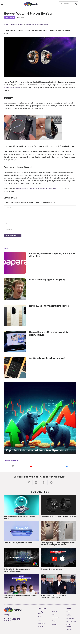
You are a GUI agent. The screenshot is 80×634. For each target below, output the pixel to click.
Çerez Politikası (71, 621)
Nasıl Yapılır (55, 618)
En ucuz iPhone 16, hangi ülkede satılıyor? (19, 543)
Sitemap (69, 629)
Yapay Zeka (41, 623)
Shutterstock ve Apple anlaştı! (51, 569)
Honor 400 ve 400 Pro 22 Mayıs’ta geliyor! (49, 306)
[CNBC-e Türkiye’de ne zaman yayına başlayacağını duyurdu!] (21, 557)
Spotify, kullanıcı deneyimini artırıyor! (47, 358)
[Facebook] (67, 466)
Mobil (39, 617)
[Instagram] (13, 466)
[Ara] (76, 4)
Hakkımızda (70, 618)
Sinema (54, 611)
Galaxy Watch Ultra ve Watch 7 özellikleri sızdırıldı (58, 516)
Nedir (53, 614)
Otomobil (40, 626)
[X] (49, 466)
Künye (68, 612)
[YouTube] (31, 466)
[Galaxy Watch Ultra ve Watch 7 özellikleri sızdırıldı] (58, 505)
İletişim (68, 615)
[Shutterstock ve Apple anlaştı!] (58, 557)
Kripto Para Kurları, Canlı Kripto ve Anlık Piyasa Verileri (37, 450)
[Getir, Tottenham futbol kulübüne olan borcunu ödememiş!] (21, 584)
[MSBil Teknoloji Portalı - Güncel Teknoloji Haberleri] (31, 4)
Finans (54, 621)
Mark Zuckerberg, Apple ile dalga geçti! (48, 279)
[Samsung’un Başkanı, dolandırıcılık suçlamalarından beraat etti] (58, 584)
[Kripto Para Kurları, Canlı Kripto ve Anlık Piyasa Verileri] (40, 418)
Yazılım (54, 624)
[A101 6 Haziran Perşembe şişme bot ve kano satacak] (21, 505)
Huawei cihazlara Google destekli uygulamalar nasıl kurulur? (37, 188)
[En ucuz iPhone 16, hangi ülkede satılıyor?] (21, 531)
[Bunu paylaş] (28, 482)
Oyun (39, 620)
